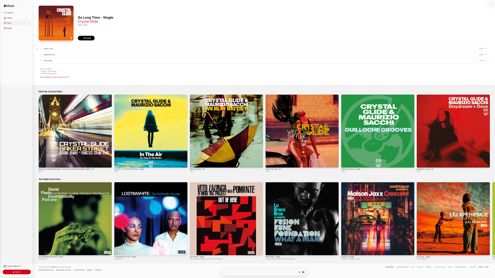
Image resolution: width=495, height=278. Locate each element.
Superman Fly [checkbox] (49, 55)
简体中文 (429, 267)
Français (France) (440, 267)
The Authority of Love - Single (126, 183)
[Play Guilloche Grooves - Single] (344, 164)
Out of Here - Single (198, 183)
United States (389, 267)
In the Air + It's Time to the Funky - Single (131, 96)
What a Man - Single (274, 183)
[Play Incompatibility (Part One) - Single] (42, 252)
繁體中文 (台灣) (484, 267)
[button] (17, 13)
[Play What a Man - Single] (269, 252)
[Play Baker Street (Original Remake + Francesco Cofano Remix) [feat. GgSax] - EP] (42, 164)
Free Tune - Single (424, 183)
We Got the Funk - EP (274, 96)
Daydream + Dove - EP (426, 96)
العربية (413, 267)
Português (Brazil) (461, 267)
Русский (420, 267)
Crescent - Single (348, 183)
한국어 (450, 267)
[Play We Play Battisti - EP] (193, 164)
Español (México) (403, 267)
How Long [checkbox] (48, 60)
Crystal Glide (88, 21)
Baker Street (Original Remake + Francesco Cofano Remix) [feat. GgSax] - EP (70, 96)
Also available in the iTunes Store (53, 77)
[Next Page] (492, 218)
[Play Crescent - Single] (344, 252)
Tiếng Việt (472, 267)
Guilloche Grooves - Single (352, 96)
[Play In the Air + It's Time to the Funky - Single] (117, 164)
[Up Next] (299, 272)
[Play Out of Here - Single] (193, 252)
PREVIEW (480, 48)
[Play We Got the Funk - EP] (269, 164)
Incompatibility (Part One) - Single (52, 183)
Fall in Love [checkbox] (48, 49)
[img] (9, 5)
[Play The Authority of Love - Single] (117, 252)
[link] (50, 179)
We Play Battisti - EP (198, 96)
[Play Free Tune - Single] (420, 252)
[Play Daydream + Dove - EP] (420, 164)
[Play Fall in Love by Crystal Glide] (41, 49)
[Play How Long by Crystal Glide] (41, 60)
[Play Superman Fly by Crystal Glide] (41, 55)
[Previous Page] (36, 218)
